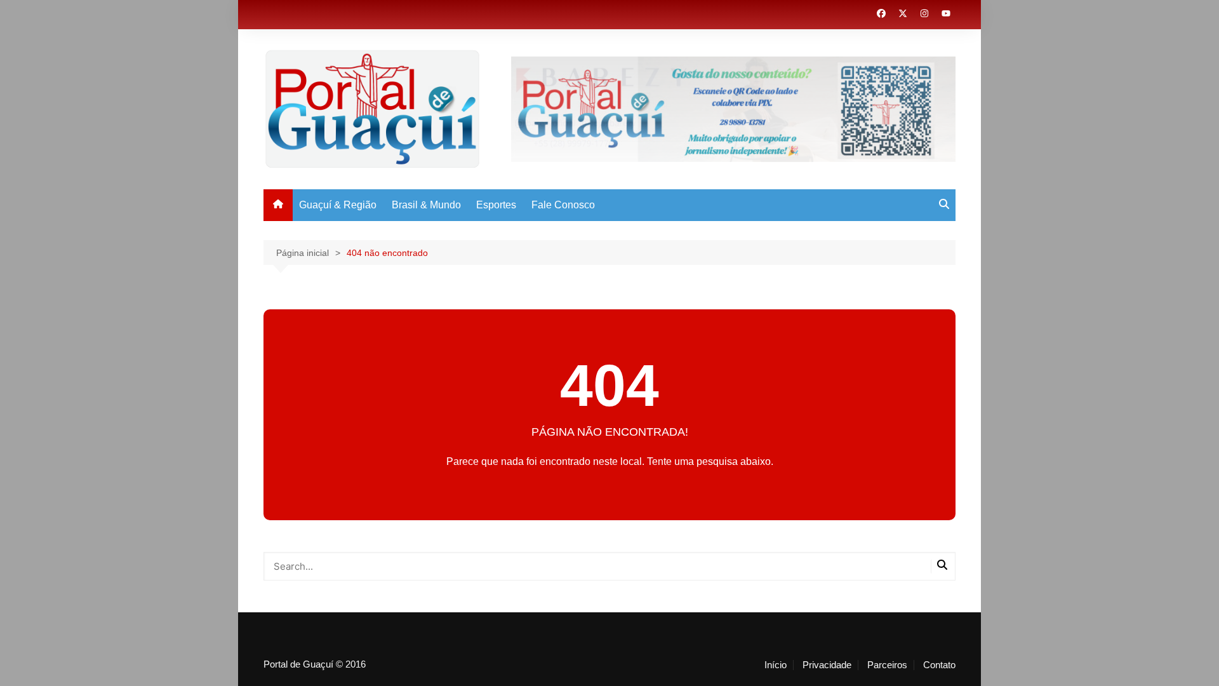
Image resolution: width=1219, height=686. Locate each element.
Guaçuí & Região (337, 204)
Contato (939, 665)
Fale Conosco (563, 204)
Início (775, 665)
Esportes (496, 204)
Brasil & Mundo (426, 204)
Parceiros (887, 665)
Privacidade (827, 665)
